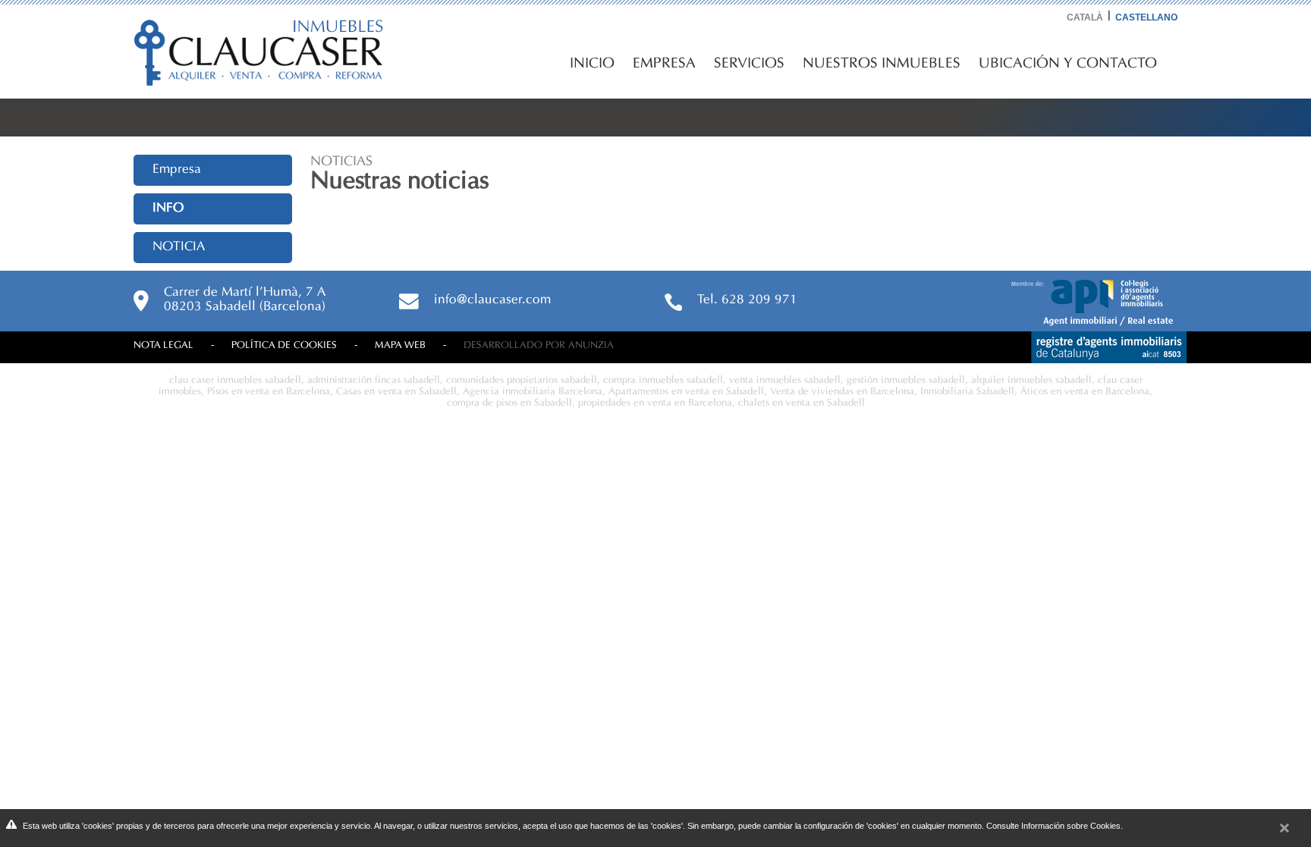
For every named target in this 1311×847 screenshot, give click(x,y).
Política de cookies (284, 345)
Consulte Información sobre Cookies (1053, 825)
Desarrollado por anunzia (539, 345)
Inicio (592, 63)
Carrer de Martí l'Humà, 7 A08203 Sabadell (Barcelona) (244, 300)
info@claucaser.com (492, 300)
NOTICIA (178, 247)
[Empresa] (1099, 321)
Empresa (664, 63)
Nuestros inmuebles (881, 63)
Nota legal (163, 345)
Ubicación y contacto (1068, 63)
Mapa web (400, 345)
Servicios (749, 63)
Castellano (1146, 17)
